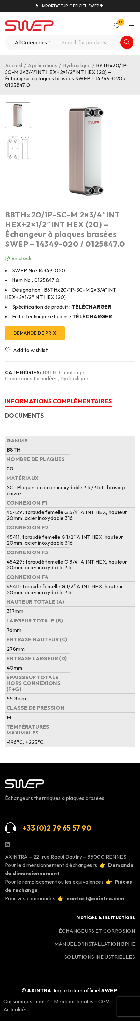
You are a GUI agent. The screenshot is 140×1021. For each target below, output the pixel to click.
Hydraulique (77, 65)
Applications (42, 65)
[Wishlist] (27, 350)
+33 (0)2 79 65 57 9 (54, 827)
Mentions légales (73, 1001)
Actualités (15, 1009)
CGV (104, 1001)
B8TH (49, 372)
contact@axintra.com (95, 898)
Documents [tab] (24, 415)
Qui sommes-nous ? (26, 1001)
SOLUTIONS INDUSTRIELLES (99, 957)
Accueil (13, 65)
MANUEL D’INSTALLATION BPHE (94, 944)
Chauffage (72, 372)
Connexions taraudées (31, 378)
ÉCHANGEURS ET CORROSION (97, 931)
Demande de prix (34, 333)
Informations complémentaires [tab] (58, 401)
